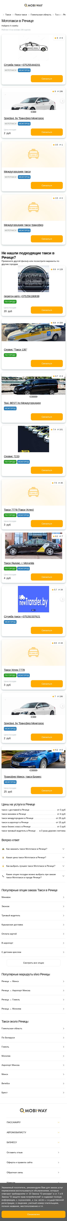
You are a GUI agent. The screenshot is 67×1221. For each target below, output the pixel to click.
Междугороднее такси (17, 171)
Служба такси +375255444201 (22, 64)
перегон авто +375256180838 (21, 296)
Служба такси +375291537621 (22, 616)
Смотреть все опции (33, 963)
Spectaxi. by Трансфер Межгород (24, 118)
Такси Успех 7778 (14, 669)
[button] (32, 111)
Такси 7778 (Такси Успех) (19, 509)
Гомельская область (41, 14)
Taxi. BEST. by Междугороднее (22, 403)
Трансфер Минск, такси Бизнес (22, 776)
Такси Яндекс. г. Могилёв (19, 563)
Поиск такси (21, 14)
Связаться (47, 78)
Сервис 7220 (11, 456)
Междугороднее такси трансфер (23, 225)
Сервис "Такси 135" (15, 349)
